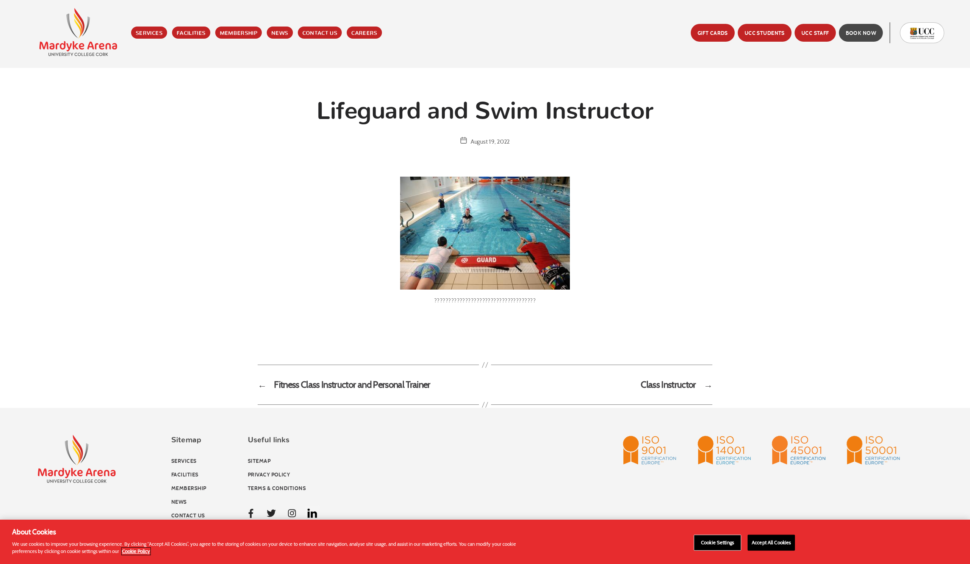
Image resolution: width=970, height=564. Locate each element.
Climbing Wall (204, 85)
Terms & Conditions (277, 488)
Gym (186, 63)
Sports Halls (202, 108)
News (279, 33)
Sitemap (259, 461)
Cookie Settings (717, 542)
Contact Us (320, 33)
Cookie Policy (136, 551)
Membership (239, 33)
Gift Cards (713, 33)
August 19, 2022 (490, 141)
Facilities (191, 33)
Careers (364, 33)
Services (149, 33)
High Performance (212, 131)
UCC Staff (815, 33)
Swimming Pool (206, 74)
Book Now (861, 33)
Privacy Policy (269, 475)
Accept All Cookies (771, 542)
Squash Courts (206, 97)
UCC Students (765, 33)
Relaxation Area (208, 119)
